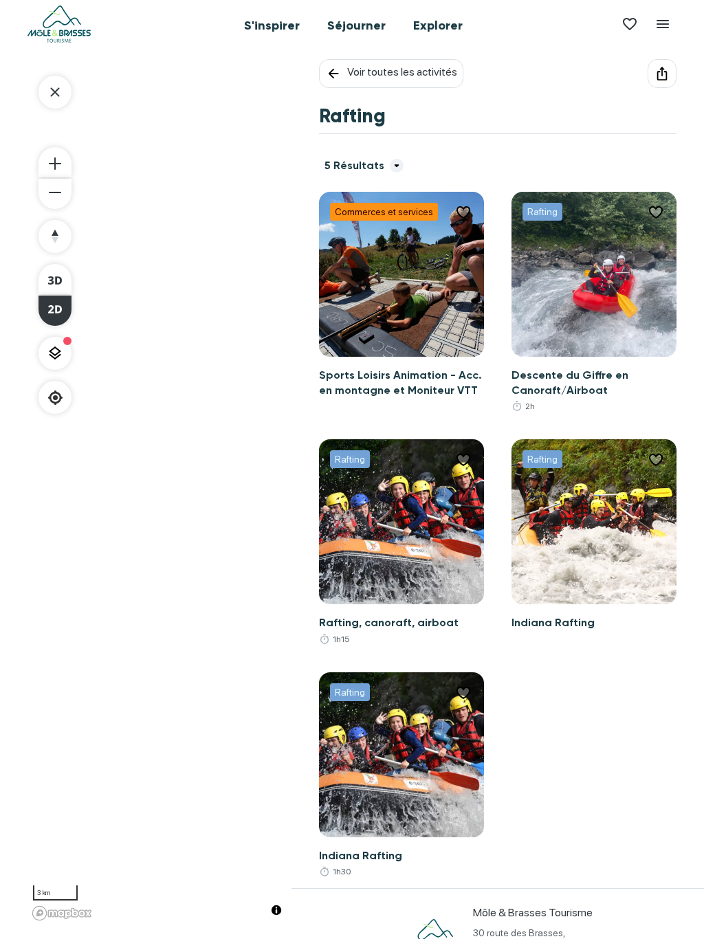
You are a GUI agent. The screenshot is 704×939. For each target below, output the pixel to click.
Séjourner (356, 25)
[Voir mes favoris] (630, 24)
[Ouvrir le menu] (662, 24)
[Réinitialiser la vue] (55, 236)
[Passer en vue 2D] (55, 311)
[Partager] (662, 73)
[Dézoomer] (55, 194)
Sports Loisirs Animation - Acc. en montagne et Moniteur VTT (400, 382)
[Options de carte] (55, 353)
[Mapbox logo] (62, 913)
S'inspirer (272, 25)
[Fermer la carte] (55, 92)
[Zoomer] (55, 162)
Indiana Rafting (553, 622)
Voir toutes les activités (402, 71)
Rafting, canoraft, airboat (389, 622)
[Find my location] (55, 398)
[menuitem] (272, 24)
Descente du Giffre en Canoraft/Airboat (570, 382)
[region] (160, 492)
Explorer (438, 25)
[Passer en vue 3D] (55, 279)
